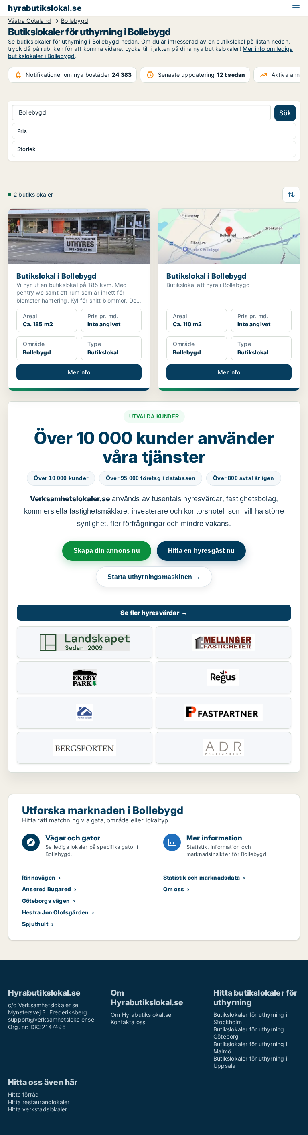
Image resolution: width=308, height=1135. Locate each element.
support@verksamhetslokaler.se (51, 1019)
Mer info (79, 372)
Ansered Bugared (46, 889)
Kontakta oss (128, 1021)
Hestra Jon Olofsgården (55, 912)
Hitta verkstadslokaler (37, 1109)
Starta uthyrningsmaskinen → (153, 576)
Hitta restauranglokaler (39, 1102)
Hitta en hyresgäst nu (201, 550)
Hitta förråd (23, 1094)
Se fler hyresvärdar (154, 613)
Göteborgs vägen (46, 900)
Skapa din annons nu (106, 550)
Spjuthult (35, 923)
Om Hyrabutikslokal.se (141, 1014)
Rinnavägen (38, 877)
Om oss (173, 889)
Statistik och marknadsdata (201, 877)
